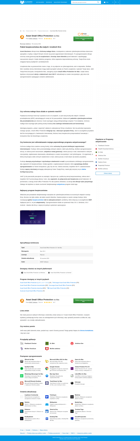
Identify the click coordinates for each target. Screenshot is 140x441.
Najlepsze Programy (60, 2)
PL (116, 2)
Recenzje (49, 2)
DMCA (73, 433)
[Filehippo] (26, 2)
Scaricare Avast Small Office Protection (31, 291)
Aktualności (40, 2)
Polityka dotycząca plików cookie (36, 433)
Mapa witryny (43, 430)
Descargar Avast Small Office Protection (60, 285)
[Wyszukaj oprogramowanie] (98, 2)
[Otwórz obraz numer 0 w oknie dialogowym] (32, 217)
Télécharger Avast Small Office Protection (64, 282)
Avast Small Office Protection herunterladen (32, 285)
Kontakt (28, 430)
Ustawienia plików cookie (84, 433)
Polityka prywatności (54, 433)
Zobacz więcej (108, 173)
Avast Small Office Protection (42, 36)
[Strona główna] (20, 31)
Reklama (35, 430)
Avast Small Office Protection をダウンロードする (34, 282)
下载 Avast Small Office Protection (56, 288)
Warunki (22, 433)
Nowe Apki (65, 433)
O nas (21, 430)
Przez (31, 38)
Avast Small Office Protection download (31, 288)
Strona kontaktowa (86, 330)
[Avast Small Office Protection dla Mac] (22, 37)
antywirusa (61, 184)
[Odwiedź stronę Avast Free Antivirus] (83, 34)
